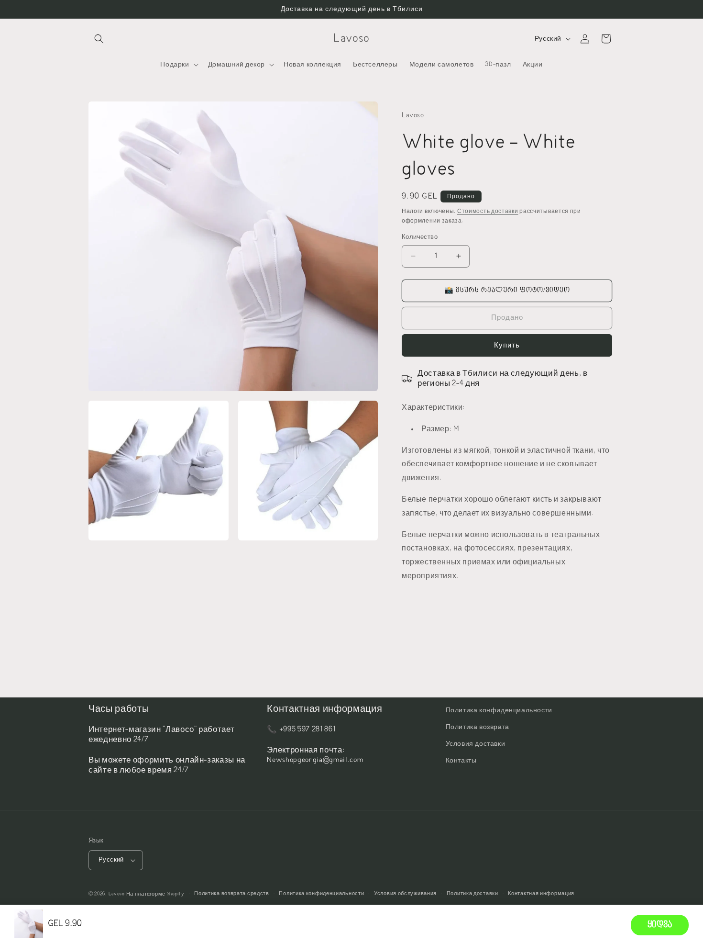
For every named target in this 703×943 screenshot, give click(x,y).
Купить (507, 345)
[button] (99, 38)
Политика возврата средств (231, 893)
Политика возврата (477, 727)
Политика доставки (472, 893)
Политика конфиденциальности (499, 710)
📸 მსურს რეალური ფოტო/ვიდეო (507, 290)
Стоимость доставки (487, 211)
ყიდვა (660, 925)
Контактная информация (541, 893)
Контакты (461, 760)
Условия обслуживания (405, 893)
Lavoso (117, 894)
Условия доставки (475, 744)
